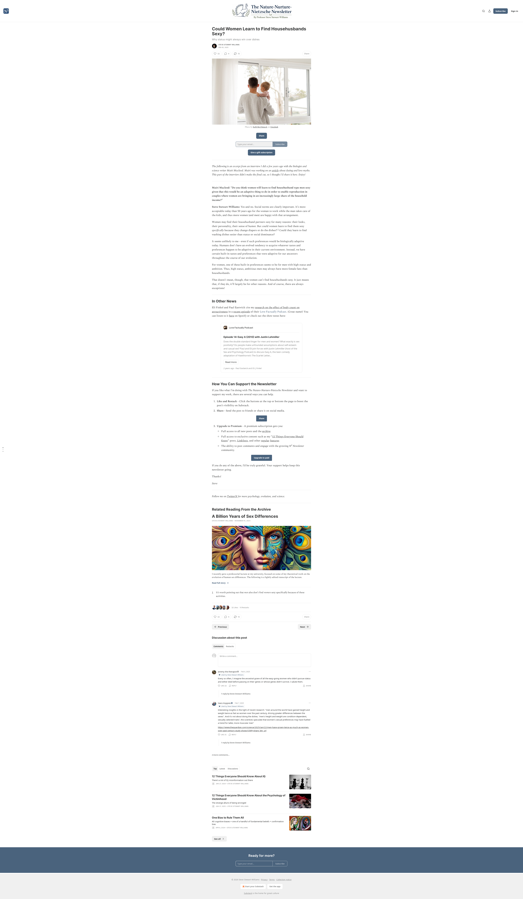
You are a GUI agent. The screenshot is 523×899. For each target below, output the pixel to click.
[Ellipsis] (310, 671)
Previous (222, 626)
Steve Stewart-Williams (228, 45)
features (274, 441)
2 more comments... (221, 755)
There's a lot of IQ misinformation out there (232, 780)
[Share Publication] (489, 11)
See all (217, 838)
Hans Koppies (224, 703)
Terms (272, 879)
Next (302, 626)
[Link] (208, 301)
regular (265, 441)
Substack (248, 893)
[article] (261, 782)
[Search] (483, 11)
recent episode (241, 312)
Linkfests (242, 441)
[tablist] (223, 646)
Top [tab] (215, 768)
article (275, 171)
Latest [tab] (222, 768)
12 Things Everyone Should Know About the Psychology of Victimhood (248, 797)
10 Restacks (244, 607)
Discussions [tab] (233, 768)
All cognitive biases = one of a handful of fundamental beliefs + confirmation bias (248, 822)
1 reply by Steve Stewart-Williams (235, 694)
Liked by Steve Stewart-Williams (232, 675)
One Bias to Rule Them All (228, 817)
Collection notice (283, 879)
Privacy (264, 879)
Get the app (274, 886)
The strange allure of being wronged (229, 802)
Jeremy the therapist (227, 671)
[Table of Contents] (3, 449)
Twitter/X (232, 496)
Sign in (514, 11)
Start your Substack (254, 886)
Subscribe (500, 11)
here (231, 316)
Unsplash (274, 127)
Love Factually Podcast (273, 312)
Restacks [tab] (230, 646)
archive (266, 431)
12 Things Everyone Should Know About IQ (238, 776)
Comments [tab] (218, 646)
